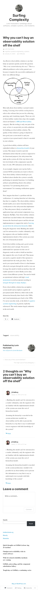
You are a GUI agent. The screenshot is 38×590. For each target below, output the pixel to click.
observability (14, 335)
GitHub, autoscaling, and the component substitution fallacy (16, 565)
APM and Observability (24, 121)
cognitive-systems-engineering (14, 51)
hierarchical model (23, 148)
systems (26, 51)
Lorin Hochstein (9, 49)
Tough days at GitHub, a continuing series (17, 570)
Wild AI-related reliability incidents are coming (15, 559)
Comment (29, 509)
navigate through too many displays (14, 283)
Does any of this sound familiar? (14, 360)
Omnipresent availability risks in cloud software (14, 552)
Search (5, 520)
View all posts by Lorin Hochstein (12, 350)
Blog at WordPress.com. (19, 583)
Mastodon (6, 538)
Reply (9, 433)
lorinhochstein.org (8, 532)
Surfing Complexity (19, 17)
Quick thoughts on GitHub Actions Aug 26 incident (16, 546)
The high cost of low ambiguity (24, 363)
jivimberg (15, 392)
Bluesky (5, 535)
